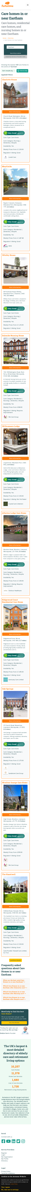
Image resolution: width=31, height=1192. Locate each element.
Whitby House (8, 255)
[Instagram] (23, 1141)
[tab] (15, 53)
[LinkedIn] (13, 1141)
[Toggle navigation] (28, 5)
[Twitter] (18, 1141)
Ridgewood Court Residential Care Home (12, 601)
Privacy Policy (5, 1171)
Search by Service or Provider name (15, 56)
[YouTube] (8, 1141)
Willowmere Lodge (11, 426)
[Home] (7, 4)
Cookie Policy (13, 1184)
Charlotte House (9, 79)
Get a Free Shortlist (14, 1022)
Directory (4, 1161)
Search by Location (15, 53)
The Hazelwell (9, 874)
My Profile (4, 1159)
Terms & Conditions (8, 1173)
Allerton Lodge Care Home (14, 513)
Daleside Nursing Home (13, 335)
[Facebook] (3, 1141)
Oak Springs (7, 689)
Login (3, 1155)
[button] (8, 70)
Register (4, 1153)
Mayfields (7, 166)
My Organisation (7, 1157)
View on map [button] (23, 70)
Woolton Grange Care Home (14, 782)
